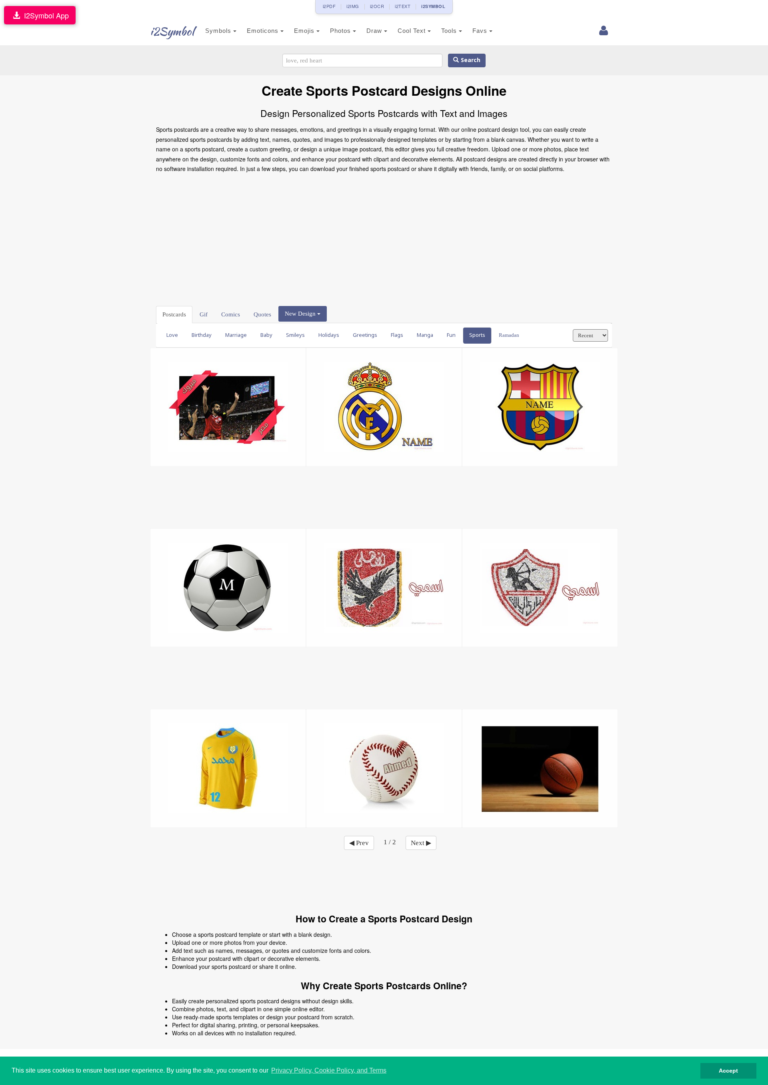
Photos (341, 30)
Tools (450, 30)
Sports (477, 335)
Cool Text (413, 30)
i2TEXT (402, 6)
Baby (266, 335)
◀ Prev (359, 843)
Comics (230, 314)
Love (172, 335)
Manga (425, 335)
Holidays (328, 335)
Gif (204, 314)
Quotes (262, 314)
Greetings (365, 335)
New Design (301, 313)
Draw (375, 30)
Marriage (236, 335)
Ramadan (509, 335)
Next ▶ (421, 843)
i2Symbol (172, 31)
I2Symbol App (44, 15)
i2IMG (352, 6)
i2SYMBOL (433, 6)
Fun (451, 335)
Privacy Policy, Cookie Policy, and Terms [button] (328, 1070)
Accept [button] (728, 1070)
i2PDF (329, 6)
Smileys (295, 335)
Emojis (305, 30)
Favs (480, 30)
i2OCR (377, 6)
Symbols (219, 30)
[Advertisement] (384, 238)
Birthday (202, 335)
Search (469, 60)
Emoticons (263, 30)
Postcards (174, 314)
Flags (397, 335)
